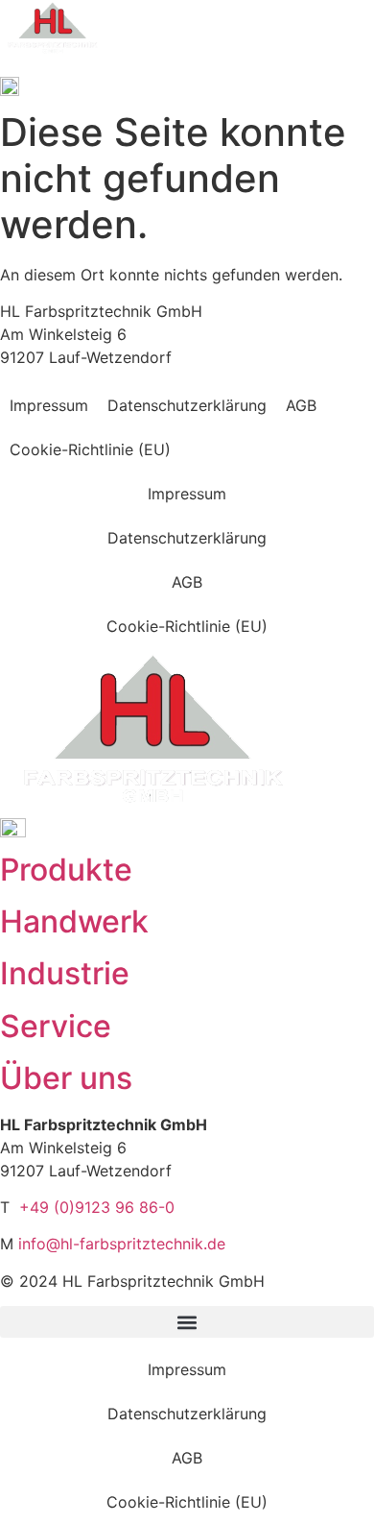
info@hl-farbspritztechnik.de (121, 1243)
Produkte (66, 869)
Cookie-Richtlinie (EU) (90, 449)
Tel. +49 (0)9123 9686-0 (52, 69)
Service (55, 1026)
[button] (187, 1322)
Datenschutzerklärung (187, 405)
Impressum (49, 405)
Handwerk (74, 921)
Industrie (64, 973)
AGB (301, 405)
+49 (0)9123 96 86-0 (97, 1207)
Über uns (66, 1078)
